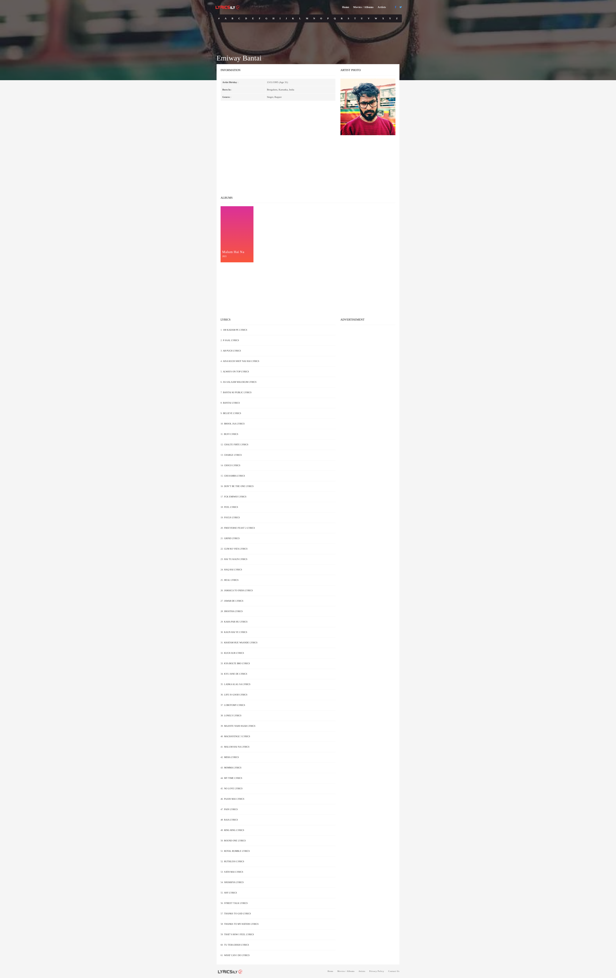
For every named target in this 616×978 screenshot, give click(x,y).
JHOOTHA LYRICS (233, 611)
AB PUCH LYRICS (232, 351)
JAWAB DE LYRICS (233, 601)
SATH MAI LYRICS (233, 872)
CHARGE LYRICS (233, 455)
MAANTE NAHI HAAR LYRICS (239, 726)
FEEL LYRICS (231, 507)
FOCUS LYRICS (232, 517)
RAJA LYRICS (231, 820)
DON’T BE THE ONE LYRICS (239, 486)
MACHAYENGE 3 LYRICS (237, 736)
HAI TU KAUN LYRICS (235, 559)
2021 (224, 256)
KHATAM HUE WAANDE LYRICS (240, 642)
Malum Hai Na (233, 252)
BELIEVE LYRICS (232, 413)
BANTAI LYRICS (231, 403)
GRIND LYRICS (232, 538)
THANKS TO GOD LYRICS (237, 913)
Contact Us (393, 971)
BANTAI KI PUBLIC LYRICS (237, 392)
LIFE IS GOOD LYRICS (235, 695)
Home (345, 7)
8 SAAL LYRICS (231, 340)
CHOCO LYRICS (232, 465)
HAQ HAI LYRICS (233, 569)
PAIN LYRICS (231, 809)
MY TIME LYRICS (233, 778)
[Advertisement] (308, 166)
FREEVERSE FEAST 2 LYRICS (239, 528)
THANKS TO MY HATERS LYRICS (241, 924)
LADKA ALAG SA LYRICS (237, 684)
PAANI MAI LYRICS (234, 799)
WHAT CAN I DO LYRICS (237, 955)
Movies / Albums (363, 7)
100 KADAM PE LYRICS (235, 330)
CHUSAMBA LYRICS (234, 476)
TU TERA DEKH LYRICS (236, 945)
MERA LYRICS (231, 757)
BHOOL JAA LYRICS (234, 424)
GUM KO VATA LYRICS (236, 549)
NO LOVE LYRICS (233, 788)
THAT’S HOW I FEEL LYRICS (239, 934)
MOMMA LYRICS (232, 767)
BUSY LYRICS (231, 434)
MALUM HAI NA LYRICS (236, 747)
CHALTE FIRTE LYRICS (236, 444)
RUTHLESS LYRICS (234, 861)
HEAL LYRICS (231, 580)
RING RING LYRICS (234, 830)
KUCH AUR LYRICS (234, 653)
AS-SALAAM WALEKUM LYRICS (240, 382)
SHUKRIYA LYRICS (234, 882)
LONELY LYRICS (232, 715)
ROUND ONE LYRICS (235, 840)
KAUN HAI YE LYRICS (235, 632)
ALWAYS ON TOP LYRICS (236, 371)
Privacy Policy (376, 971)
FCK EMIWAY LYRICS (235, 496)
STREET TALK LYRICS (236, 903)
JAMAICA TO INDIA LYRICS (238, 590)
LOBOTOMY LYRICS (234, 705)
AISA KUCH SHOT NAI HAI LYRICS (241, 361)
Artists (382, 7)
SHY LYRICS (230, 893)
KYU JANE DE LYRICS (235, 674)
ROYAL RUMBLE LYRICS (237, 851)
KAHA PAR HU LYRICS (236, 622)
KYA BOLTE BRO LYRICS (237, 663)
